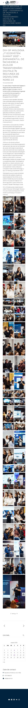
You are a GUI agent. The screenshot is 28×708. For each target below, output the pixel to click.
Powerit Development (14, 114)
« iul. (4, 662)
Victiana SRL (12, 111)
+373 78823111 (8, 675)
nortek (21, 184)
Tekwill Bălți (15, 177)
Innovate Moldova (8, 191)
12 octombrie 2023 (8, 83)
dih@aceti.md (8, 678)
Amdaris (17, 103)
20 (14, 655)
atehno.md (6, 180)
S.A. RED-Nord (19, 116)
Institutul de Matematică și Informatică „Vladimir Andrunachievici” (13, 120)
